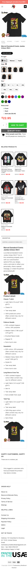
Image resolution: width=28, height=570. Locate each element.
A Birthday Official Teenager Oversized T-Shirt (7, 171)
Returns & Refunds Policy (9, 495)
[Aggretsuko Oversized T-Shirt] (21, 159)
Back (6, 111)
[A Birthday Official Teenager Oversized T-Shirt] (7, 159)
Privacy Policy (5, 498)
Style (3, 64)
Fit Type (4, 56)
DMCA (3, 525)
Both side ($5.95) (10, 113)
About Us (4, 492)
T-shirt (16, 41)
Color (3, 93)
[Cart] (25, 6)
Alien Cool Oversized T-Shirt (7, 198)
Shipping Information (8, 518)
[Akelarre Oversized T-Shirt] (7, 216)
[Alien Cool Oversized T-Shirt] (7, 188)
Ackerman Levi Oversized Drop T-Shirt (20, 199)
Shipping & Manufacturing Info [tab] (12, 242)
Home (3, 41)
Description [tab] (6, 238)
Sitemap (4, 505)
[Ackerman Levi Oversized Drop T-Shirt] (21, 188)
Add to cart (17, 125)
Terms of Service (6, 501)
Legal (3, 528)
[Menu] (2, 7)
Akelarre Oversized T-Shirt (6, 227)
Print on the (5, 105)
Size (3, 81)
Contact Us (5, 515)
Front (6, 108)
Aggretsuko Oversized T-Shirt (20, 170)
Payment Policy (6, 521)
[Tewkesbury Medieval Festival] (13, 6)
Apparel (9, 41)
